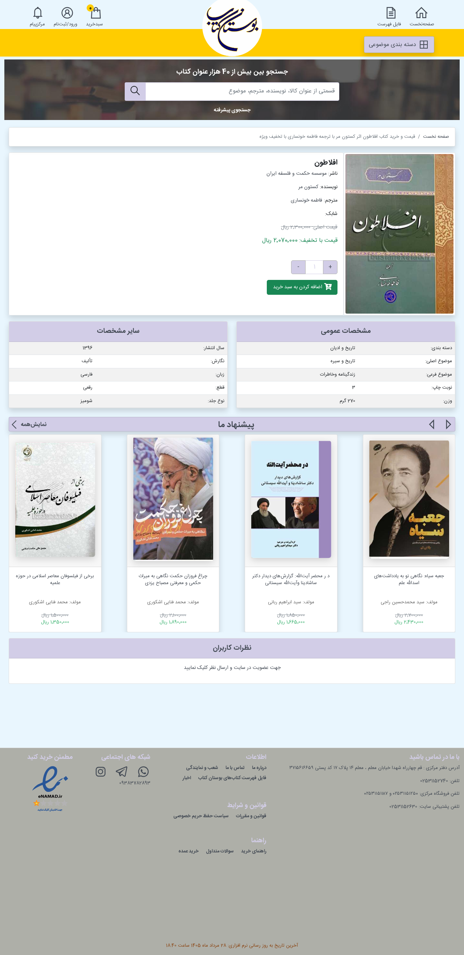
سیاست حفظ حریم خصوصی (201, 816)
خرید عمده (188, 851)
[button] (448, 429)
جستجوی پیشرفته (232, 110)
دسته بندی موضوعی (393, 45)
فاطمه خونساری (306, 200)
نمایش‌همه (33, 425)
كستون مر (308, 187)
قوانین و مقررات (251, 816)
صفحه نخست (436, 137)
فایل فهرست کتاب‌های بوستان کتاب (232, 778)
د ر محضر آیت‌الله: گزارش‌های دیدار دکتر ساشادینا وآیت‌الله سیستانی (291, 579)
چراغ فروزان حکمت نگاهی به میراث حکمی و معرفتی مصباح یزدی (172, 579)
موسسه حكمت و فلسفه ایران (296, 173)
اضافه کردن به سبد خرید (298, 287)
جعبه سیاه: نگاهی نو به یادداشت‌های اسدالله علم (409, 579)
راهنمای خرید (253, 851)
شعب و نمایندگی (202, 768)
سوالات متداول (220, 851)
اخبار (187, 778)
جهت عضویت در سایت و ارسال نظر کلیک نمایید (232, 667)
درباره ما (259, 768)
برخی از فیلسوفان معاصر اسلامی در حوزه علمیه (55, 579)
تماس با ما (235, 768)
